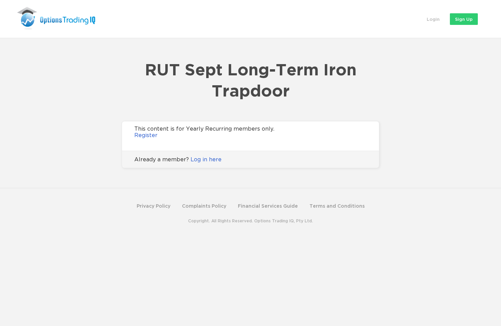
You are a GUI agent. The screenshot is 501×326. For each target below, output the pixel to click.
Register (145, 135)
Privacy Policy (153, 205)
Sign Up (464, 19)
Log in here (206, 159)
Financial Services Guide (268, 205)
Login (433, 19)
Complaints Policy (204, 205)
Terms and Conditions (337, 205)
